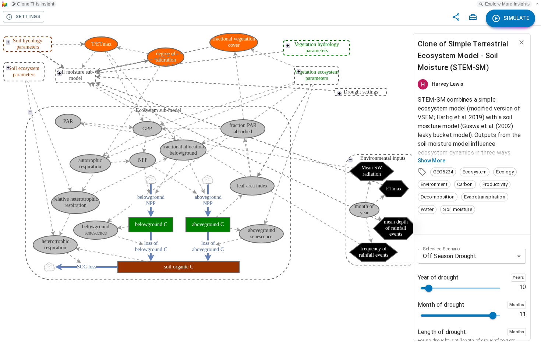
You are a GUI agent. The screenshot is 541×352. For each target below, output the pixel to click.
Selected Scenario (441, 248)
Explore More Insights (507, 4)
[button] (443, 172)
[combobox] (472, 256)
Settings (27, 16)
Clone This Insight (35, 4)
